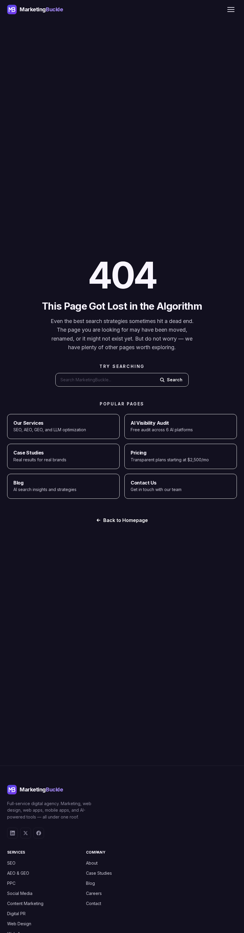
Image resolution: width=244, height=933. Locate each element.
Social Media (19, 893)
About (92, 862)
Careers (94, 893)
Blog (90, 883)
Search (174, 379)
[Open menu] (231, 9)
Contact (93, 903)
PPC (11, 883)
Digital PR (16, 913)
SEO (11, 862)
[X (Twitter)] (25, 833)
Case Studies (99, 873)
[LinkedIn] (12, 833)
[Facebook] (38, 833)
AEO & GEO (18, 873)
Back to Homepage (125, 520)
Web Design (19, 923)
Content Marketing (25, 903)
